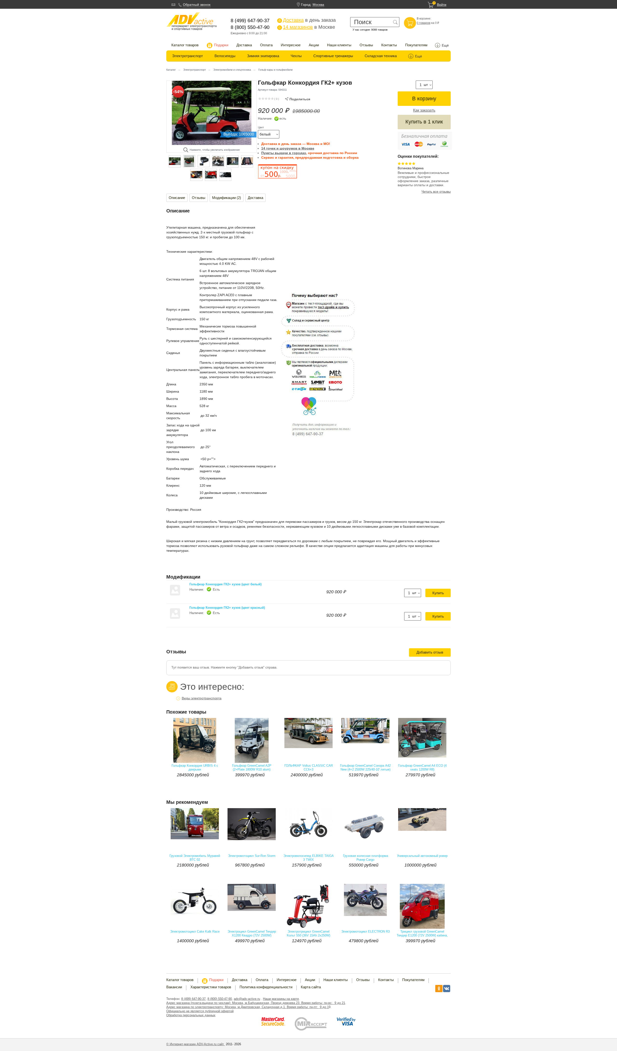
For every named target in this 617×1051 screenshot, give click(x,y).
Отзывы (366, 45)
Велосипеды (225, 56)
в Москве (306, 27)
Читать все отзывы (436, 191)
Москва (318, 5)
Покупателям (416, 45)
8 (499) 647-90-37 (193, 999)
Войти (441, 5)
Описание (177, 198)
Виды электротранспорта (201, 698)
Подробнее (208, 784)
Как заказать (424, 110)
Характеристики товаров (210, 987)
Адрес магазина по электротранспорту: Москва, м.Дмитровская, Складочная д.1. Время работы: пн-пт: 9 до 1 (247, 1007)
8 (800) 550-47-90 (220, 999)
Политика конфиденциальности (266, 987)
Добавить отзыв (429, 652)
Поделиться (297, 99)
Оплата (266, 45)
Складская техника (381, 56)
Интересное (291, 45)
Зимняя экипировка (263, 56)
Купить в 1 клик (424, 122)
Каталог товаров (185, 45)
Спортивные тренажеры (333, 56)
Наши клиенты (339, 45)
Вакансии (174, 987)
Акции (314, 45)
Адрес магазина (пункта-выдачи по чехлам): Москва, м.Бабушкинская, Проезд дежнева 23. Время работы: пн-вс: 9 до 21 (255, 1003)
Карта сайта (311, 987)
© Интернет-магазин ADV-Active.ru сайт (195, 1044)
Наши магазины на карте (281, 999)
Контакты (389, 45)
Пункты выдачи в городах (283, 153)
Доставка (244, 45)
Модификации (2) (226, 198)
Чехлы (296, 56)
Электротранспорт (187, 56)
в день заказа (307, 20)
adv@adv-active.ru (247, 999)
